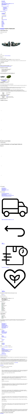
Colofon (3, 348)
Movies (2, 335)
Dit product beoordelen (3, 142)
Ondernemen (3, 352)
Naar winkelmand (4, 2)
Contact (4, 9)
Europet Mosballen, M (4, 80)
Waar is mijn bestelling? (6, 6)
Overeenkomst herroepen (3, 354)
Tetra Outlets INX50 (4, 194)
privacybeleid (16, 362)
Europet (2, 28)
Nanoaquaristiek (4, 190)
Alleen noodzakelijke (11, 412)
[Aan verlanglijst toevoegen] (0, 63)
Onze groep (3, 339)
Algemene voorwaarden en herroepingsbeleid (7, 349)
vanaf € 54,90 (8, 3)
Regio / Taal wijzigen (8, 345)
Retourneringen (5, 7)
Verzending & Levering (4, 325)
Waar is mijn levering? (4, 332)
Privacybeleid (1, 413)
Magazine (3, 336)
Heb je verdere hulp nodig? (5, 327)
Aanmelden (3, 330)
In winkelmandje (2, 62)
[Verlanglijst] (2, 17)
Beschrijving (2, 82)
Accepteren (7, 412)
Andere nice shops (4, 353)
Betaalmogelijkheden (4, 324)
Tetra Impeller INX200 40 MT (5, 193)
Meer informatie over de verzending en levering (5, 66)
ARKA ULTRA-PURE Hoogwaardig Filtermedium (8, 195)
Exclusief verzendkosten (7, 55)
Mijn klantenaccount (4, 323)
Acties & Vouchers (4, 326)
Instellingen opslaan (3, 412)
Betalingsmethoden (5, 8)
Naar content (3, 1)
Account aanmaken (4, 16)
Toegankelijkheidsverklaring (5, 350)
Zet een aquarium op (4, 188)
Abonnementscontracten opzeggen (6, 351)
